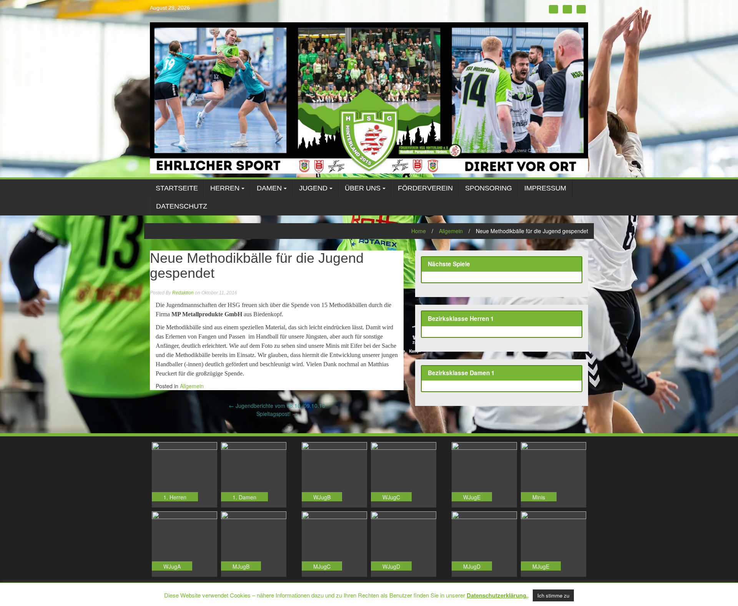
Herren (224, 188)
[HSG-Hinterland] (369, 97)
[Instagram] (567, 9)
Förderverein (425, 188)
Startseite (177, 188)
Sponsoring (488, 188)
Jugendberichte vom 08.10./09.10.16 (277, 405)
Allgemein (451, 231)
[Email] (581, 9)
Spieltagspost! (277, 413)
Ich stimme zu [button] (553, 595)
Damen (269, 188)
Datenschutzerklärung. (497, 595)
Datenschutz (181, 206)
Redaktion (183, 292)
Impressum (545, 188)
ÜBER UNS (363, 188)
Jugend (313, 188)
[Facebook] (553, 9)
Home (418, 231)
